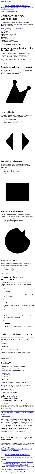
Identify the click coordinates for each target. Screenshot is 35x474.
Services (3, 7)
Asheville (31, 466)
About (2, 9)
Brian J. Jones (14, 463)
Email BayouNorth (6, 447)
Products (13, 7)
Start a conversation (9, 9)
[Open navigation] (30, 6)
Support (20, 466)
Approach (7, 7)
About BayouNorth (6, 463)
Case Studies (30, 7)
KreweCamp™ (17, 465)
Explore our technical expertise (9, 411)
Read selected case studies (26, 411)
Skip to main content (6, 1)
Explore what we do (18, 28)
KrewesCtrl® (9, 465)
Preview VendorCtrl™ (7, 389)
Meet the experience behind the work (11, 412)
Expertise (24, 7)
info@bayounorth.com (11, 466)
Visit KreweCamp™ (7, 373)
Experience (18, 7)
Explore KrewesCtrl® (7, 357)
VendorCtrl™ (24, 465)
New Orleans (25, 466)
